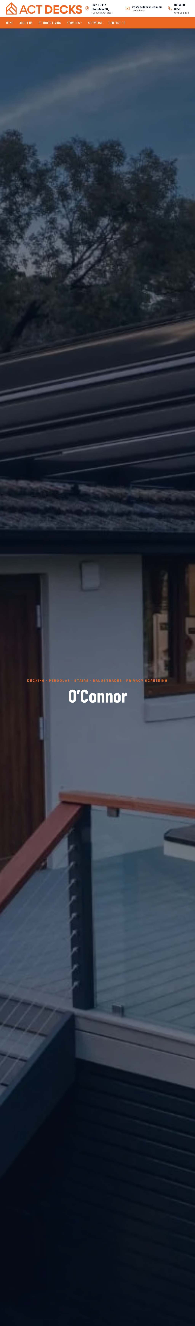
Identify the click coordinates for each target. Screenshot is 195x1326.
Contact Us (117, 23)
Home (9, 23)
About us (26, 23)
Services (74, 23)
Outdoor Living (50, 23)
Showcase (95, 23)
